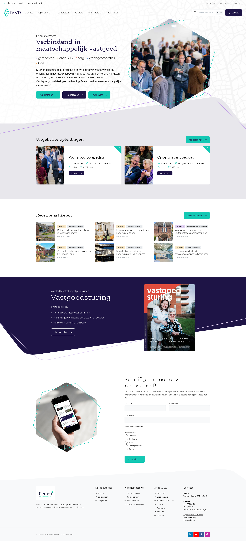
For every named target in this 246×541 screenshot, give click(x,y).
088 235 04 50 (189, 504)
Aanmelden (133, 459)
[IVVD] (12, 12)
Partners (79, 12)
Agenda (29, 12)
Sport (40, 62)
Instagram (160, 512)
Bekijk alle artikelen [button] (195, 215)
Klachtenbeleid (189, 520)
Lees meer (75, 173)
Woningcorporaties (101, 58)
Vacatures (238, 3)
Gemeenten (45, 58)
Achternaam (173, 403)
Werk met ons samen (165, 500)
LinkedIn (159, 504)
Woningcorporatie (136, 446)
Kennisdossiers (95, 12)
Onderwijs (65, 58)
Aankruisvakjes (130, 432)
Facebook (160, 508)
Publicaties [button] (98, 94)
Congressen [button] (73, 94)
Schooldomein (133, 497)
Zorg (80, 58)
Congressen (64, 12)
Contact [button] (235, 12)
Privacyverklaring (189, 517)
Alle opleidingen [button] (196, 139)
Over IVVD (224, 3)
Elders (131, 449)
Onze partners (162, 497)
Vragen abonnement (135, 504)
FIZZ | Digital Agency (66, 534)
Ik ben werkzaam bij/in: (134, 426)
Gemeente (133, 436)
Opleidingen (102, 497)
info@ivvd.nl (188, 507)
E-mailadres (129, 415)
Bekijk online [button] (61, 332)
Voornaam (129, 403)
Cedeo (63, 504)
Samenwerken (209, 3)
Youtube (160, 515)
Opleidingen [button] (46, 94)
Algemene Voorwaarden (193, 515)
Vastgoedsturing (133, 493)
